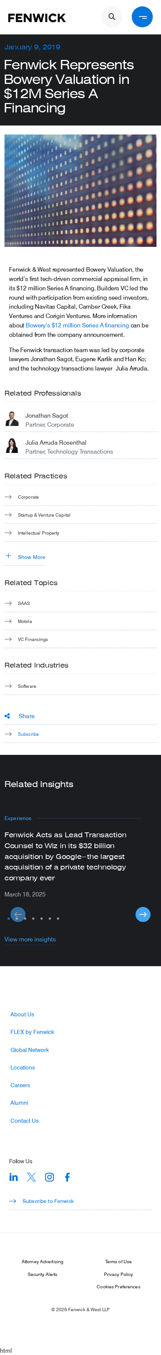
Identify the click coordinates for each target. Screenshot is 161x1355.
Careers (20, 1085)
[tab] (8, 918)
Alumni (19, 1102)
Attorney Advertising (42, 1261)
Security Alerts (43, 1274)
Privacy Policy (118, 1274)
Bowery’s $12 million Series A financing (77, 325)
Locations (22, 1067)
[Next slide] (143, 914)
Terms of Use (118, 1261)
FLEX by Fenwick (32, 1031)
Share (27, 716)
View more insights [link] (30, 939)
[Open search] (111, 16)
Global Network (29, 1049)
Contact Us (24, 1120)
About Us (22, 1014)
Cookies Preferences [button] (118, 1286)
